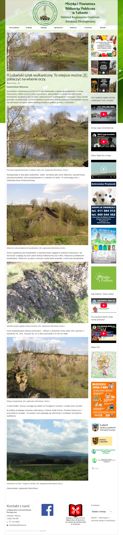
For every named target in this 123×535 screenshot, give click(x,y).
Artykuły (14, 83)
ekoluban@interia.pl (17, 525)
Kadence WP (43, 530)
